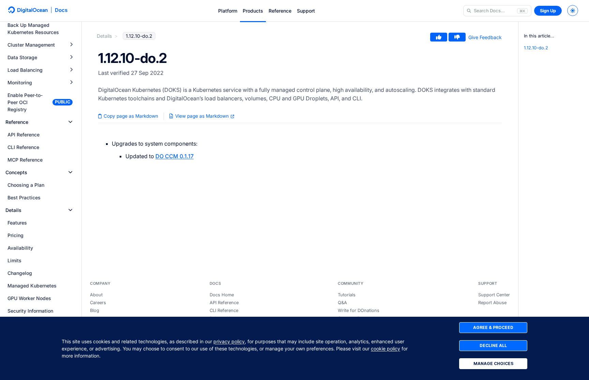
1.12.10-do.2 (536, 47)
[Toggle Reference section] (70, 122)
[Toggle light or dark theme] (572, 10)
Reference (280, 11)
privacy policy (229, 341)
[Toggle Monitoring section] (71, 82)
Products (253, 11)
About (96, 294)
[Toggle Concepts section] (70, 172)
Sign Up (548, 10)
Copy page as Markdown (130, 116)
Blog (94, 310)
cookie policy (385, 348)
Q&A (342, 302)
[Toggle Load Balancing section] (71, 70)
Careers (98, 302)
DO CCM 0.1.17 (174, 156)
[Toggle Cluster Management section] (71, 45)
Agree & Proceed (493, 327)
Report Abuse (492, 302)
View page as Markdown (202, 116)
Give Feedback (485, 37)
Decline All (493, 345)
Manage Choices (493, 363)
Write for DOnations (358, 310)
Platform (227, 11)
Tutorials (347, 294)
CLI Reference (224, 310)
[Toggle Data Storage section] (71, 57)
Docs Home (222, 294)
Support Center (494, 294)
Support (306, 11)
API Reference (224, 302)
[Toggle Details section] (70, 210)
